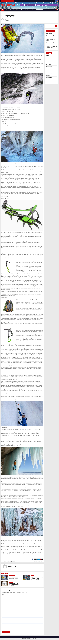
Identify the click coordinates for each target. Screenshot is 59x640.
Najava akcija (48, 64)
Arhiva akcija (48, 60)
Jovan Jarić (8, 19)
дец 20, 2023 (33, 579)
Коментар (3, 594)
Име (3, 613)
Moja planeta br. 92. (13, 577)
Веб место (3, 625)
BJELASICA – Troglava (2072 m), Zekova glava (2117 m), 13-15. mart (51, 39)
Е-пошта (3, 619)
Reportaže (27, 9)
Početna (6, 9)
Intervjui (47, 62)
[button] (55, 9)
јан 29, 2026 (11, 578)
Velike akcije (48, 79)
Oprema (47, 68)
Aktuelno (11, 582)
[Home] (2, 10)
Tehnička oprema (49, 77)
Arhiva (47, 57)
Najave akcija (12, 9)
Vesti (17, 9)
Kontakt (39, 9)
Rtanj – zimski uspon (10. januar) (51, 35)
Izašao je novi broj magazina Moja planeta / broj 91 (37, 578)
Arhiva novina (34, 9)
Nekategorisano (49, 66)
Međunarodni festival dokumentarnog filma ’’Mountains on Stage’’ (14, 584)
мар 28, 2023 (11, 585)
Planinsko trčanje (49, 73)
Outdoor (21, 9)
